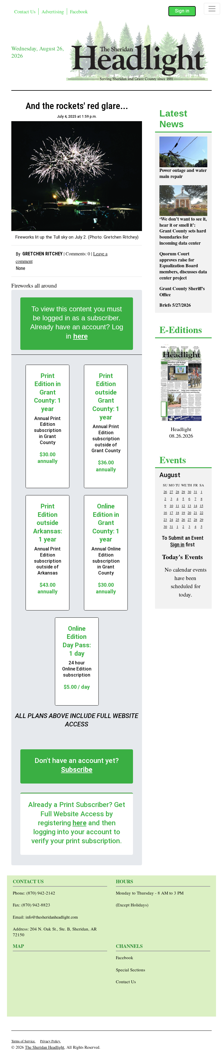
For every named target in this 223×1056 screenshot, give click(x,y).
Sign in (182, 11)
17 (171, 512)
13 (189, 505)
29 (183, 491)
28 (177, 491)
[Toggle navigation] (212, 8)
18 (177, 512)
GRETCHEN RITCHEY (42, 254)
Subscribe (76, 770)
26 (165, 491)
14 (195, 505)
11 (177, 505)
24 (171, 519)
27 (171, 491)
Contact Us (24, 11)
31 (195, 491)
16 (165, 512)
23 (165, 519)
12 (183, 505)
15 (201, 505)
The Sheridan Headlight (44, 1047)
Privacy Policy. (50, 1041)
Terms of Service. (23, 1041)
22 (201, 512)
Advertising (53, 11)
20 (189, 512)
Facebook (79, 11)
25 (177, 519)
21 (195, 512)
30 (189, 491)
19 (183, 512)
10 (171, 505)
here (80, 336)
